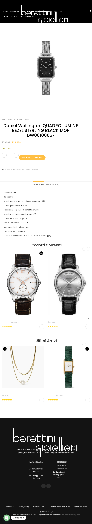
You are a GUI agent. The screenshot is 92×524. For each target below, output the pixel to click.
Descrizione (38, 185)
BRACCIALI (34, 11)
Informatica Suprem (71, 515)
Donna (27, 119)
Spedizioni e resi (80, 507)
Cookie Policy (38, 507)
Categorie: (6, 169)
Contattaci (9, 507)
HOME (5, 11)
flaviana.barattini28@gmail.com (59, 474)
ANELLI (23, 11)
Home (3, 119)
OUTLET (15, 16)
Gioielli (10, 119)
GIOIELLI (6, 16)
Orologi (19, 119)
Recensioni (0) (52, 185)
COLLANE (46, 11)
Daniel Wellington (17, 169)
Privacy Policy (23, 507)
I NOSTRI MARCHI (27, 16)
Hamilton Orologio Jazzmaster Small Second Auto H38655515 (28, 318)
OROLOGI (58, 11)
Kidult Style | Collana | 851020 (14, 391)
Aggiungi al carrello (32, 158)
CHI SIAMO (14, 11)
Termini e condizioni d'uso (59, 507)
